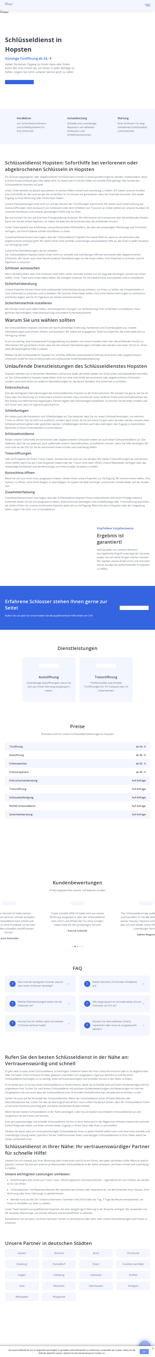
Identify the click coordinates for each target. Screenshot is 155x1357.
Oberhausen (96, 1285)
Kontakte (76, 1333)
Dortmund (133, 1253)
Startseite (76, 1324)
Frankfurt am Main (133, 1264)
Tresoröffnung (106, 677)
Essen (96, 1264)
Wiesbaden (22, 1296)
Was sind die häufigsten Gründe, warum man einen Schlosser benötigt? (40, 983)
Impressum (77, 1343)
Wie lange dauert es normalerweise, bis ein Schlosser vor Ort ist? (116, 1003)
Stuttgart (133, 1285)
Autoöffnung (49, 677)
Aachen (22, 1253)
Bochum (59, 1253)
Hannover (96, 1275)
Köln (22, 1285)
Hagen (22, 1275)
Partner (75, 1338)
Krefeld (133, 1275)
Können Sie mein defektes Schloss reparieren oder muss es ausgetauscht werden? (114, 1025)
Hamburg (59, 1275)
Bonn (96, 1253)
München (59, 1285)
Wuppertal (59, 1296)
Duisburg (21, 1264)
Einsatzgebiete (79, 1329)
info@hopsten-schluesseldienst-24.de (32, 1339)
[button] (72, 946)
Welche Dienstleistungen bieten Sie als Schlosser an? (40, 1003)
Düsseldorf (59, 1264)
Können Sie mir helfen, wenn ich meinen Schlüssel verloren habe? (40, 1023)
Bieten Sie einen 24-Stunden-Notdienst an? (114, 983)
